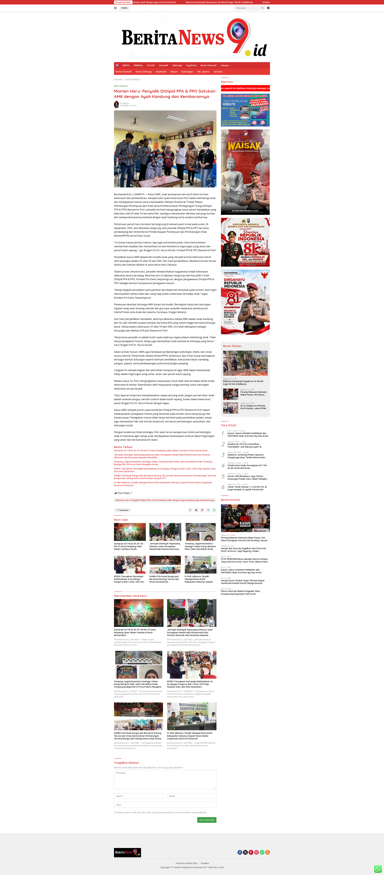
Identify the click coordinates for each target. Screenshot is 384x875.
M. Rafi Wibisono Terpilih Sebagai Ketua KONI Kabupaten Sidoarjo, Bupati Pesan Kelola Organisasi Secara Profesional (163, 484)
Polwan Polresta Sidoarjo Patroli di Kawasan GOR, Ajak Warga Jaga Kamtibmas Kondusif (228, 2)
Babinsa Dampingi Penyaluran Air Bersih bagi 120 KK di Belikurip (139, 2)
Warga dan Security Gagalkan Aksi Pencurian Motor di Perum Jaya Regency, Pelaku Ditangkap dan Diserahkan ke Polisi (243, 549)
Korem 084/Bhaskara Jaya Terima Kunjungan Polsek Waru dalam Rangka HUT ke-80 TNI (247, 477)
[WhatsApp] (262, 852)
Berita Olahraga (144, 71)
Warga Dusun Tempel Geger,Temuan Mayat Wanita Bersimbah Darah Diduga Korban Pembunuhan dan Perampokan (242, 582)
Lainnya (224, 65)
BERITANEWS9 (120, 86)
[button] (263, 7)
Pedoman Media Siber (187, 863)
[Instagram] (256, 852)
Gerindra (217, 71)
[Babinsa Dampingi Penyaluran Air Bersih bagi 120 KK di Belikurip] (245, 363)
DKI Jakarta (203, 71)
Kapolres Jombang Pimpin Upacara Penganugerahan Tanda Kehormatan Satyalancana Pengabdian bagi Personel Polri (248, 456)
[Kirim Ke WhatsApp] (214, 510)
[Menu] (116, 8)
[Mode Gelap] (268, 8)
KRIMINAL (138, 65)
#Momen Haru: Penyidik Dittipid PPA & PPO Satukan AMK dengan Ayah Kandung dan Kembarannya (165, 500)
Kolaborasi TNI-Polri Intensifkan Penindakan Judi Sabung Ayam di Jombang (244, 445)
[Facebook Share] (190, 510)
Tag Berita (191, 65)
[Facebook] (239, 852)
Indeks (124, 8)
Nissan (174, 71)
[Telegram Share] (208, 510)
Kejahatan (161, 71)
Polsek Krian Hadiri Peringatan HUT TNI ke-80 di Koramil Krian (247, 467)
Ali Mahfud (124, 103)
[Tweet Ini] (196, 510)
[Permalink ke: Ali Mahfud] (116, 104)
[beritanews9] (192, 36)
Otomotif (163, 65)
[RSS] (267, 852)
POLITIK (151, 65)
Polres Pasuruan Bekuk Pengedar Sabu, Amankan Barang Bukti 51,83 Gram (240, 592)
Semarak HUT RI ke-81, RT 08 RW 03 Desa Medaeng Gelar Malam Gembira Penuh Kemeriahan (161, 450)
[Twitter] (245, 852)
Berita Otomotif (208, 65)
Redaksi (205, 863)
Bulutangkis (187, 71)
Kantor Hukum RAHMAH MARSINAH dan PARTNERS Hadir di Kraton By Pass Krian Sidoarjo (248, 434)
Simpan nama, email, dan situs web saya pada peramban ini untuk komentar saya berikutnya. (162, 812)
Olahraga (177, 65)
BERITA (126, 65)
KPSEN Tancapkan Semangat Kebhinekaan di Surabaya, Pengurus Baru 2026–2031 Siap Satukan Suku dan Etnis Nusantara (165, 470)
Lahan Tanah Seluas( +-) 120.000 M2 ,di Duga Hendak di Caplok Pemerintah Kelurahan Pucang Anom (247, 488)
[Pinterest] (251, 852)
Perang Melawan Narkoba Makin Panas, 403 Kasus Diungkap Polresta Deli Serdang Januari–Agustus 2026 (253, 393)
